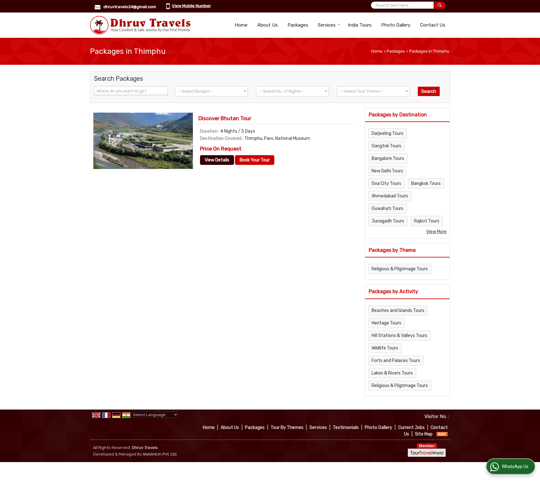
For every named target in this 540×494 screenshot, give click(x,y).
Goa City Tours (386, 183)
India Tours (360, 25)
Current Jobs (411, 427)
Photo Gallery (395, 25)
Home (241, 25)
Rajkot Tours (426, 221)
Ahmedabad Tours (390, 196)
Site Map (423, 434)
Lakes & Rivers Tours (392, 373)
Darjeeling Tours (387, 133)
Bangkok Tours (426, 183)
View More (436, 231)
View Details (217, 160)
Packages (298, 25)
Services (327, 25)
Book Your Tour (255, 160)
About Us (267, 25)
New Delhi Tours (387, 171)
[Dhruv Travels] (140, 25)
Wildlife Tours (385, 348)
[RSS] (442, 434)
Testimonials (346, 427)
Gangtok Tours (386, 146)
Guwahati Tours (387, 208)
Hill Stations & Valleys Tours (399, 335)
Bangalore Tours (388, 158)
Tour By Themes (287, 427)
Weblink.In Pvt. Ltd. (160, 454)
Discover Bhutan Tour (224, 118)
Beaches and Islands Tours (398, 310)
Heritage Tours (386, 323)
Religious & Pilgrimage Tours (400, 269)
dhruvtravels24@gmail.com (129, 6)
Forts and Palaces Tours (396, 360)
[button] (191, 5)
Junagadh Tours (388, 221)
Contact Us (432, 25)
